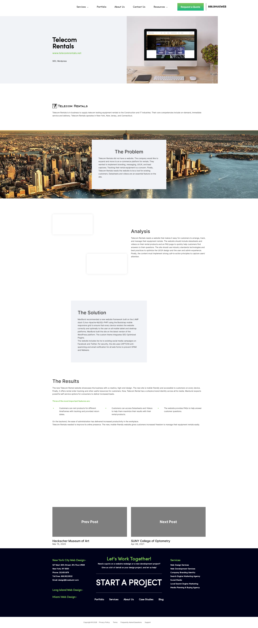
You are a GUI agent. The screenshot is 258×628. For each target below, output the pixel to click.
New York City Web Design (68, 560)
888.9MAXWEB (217, 7)
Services (81, 7)
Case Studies (146, 599)
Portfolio (101, 7)
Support (148, 622)
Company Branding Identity (182, 573)
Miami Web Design (64, 597)
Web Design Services (179, 565)
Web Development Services (182, 569)
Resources (159, 7)
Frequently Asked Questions (131, 622)
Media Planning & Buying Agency (185, 588)
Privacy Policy (104, 622)
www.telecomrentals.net (66, 53)
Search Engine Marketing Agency (185, 576)
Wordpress (62, 61)
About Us (119, 7)
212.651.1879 (64, 573)
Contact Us (139, 7)
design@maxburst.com (68, 580)
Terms (115, 622)
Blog (161, 599)
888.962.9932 (66, 576)
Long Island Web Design (67, 590)
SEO (54, 61)
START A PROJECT (129, 583)
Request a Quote (190, 7)
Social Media (176, 580)
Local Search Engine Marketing (184, 584)
